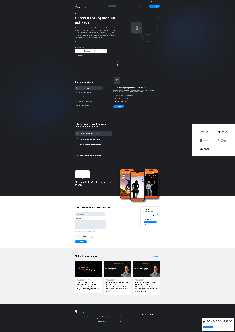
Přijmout (208, 327)
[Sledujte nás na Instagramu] (154, 2)
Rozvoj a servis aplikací (101, 321)
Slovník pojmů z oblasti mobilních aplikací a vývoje (86, 283)
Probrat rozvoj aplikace (82, 190)
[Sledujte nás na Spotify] (159, 2)
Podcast (145, 6)
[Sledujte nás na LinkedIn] (149, 2)
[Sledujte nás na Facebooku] (151, 2)
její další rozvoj (111, 30)
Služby (79, 13)
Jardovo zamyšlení (110, 279)
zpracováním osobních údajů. (90, 231)
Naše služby (111, 6)
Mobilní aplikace (81, 279)
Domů (76, 13)
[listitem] (89, 88)
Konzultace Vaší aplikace (102, 313)
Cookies (211, 329)
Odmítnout (218, 327)
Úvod (120, 313)
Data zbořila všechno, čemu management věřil (145, 283)
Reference (120, 6)
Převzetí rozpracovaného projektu (103, 316)
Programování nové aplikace (102, 318)
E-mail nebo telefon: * (79, 210)
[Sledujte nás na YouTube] (156, 2)
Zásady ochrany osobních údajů (220, 329)
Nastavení (228, 327)
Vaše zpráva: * (78, 218)
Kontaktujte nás (118, 106)
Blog (140, 6)
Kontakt (132, 6)
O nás (126, 6)
